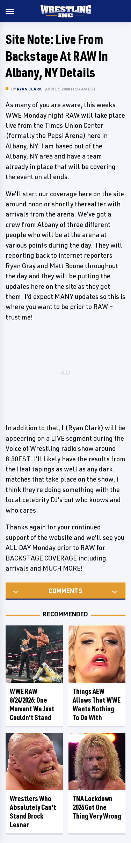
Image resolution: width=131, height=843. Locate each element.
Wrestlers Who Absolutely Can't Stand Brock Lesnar (33, 811)
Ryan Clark (29, 88)
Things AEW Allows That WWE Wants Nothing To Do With (97, 704)
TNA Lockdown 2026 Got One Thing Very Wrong (97, 807)
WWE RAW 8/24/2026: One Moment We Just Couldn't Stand (32, 704)
